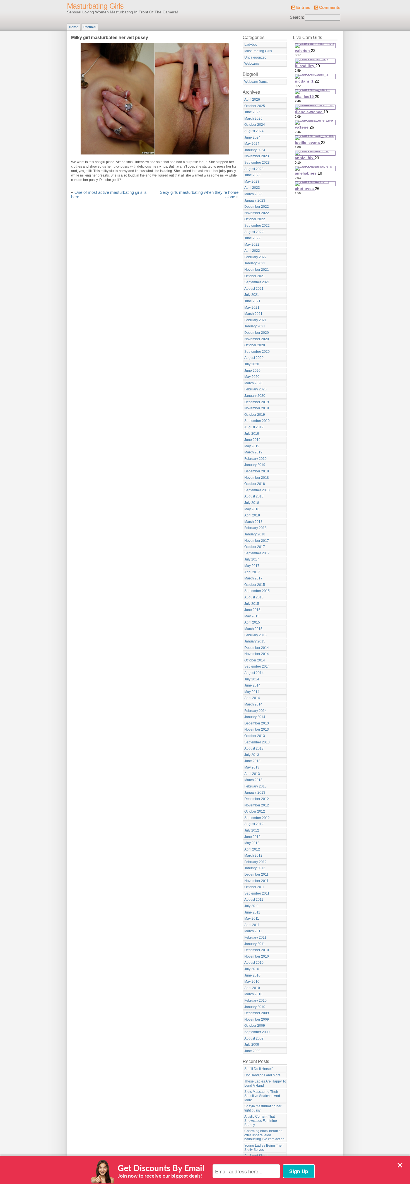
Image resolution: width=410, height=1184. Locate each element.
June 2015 (252, 610)
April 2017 (252, 572)
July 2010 (251, 969)
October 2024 (254, 125)
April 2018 (252, 515)
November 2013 (256, 729)
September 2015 (257, 591)
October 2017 (254, 547)
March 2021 (253, 314)
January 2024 (254, 150)
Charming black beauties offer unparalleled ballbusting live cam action (264, 1135)
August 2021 (254, 289)
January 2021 (254, 326)
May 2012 (251, 843)
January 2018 (254, 534)
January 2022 (254, 263)
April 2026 (252, 100)
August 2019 (254, 427)
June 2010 (252, 975)
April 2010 (252, 988)
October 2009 (254, 1026)
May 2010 (251, 982)
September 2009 (257, 1032)
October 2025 (254, 106)
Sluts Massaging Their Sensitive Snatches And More (262, 1096)
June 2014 (252, 685)
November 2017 (256, 541)
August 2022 (254, 232)
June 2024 (252, 137)
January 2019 (254, 465)
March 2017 (253, 578)
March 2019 (253, 452)
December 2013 (256, 723)
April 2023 (252, 188)
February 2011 (255, 937)
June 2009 (252, 1051)
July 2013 (251, 755)
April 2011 (252, 925)
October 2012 (254, 811)
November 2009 (256, 1019)
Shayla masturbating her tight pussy (262, 1108)
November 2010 (256, 956)
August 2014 (254, 673)
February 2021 (255, 320)
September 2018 (257, 490)
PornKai (89, 27)
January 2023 (254, 200)
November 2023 (256, 156)
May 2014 (251, 692)
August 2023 (254, 169)
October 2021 (254, 276)
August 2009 (254, 1038)
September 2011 (256, 893)
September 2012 (257, 818)
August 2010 (254, 963)
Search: (297, 17)
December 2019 (256, 402)
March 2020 (253, 383)
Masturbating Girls (95, 6)
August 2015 (254, 597)
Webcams (251, 64)
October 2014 (254, 660)
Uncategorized (255, 57)
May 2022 (251, 245)
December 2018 (256, 471)
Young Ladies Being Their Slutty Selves (264, 1148)
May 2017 (251, 566)
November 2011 (256, 881)
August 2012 (254, 824)
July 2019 (251, 434)
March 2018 (253, 522)
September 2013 (257, 742)
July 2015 (251, 604)
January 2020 (254, 396)
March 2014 (253, 704)
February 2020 (255, 389)
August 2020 (254, 358)
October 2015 (254, 585)
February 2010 (255, 1000)
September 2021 (257, 282)
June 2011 (252, 912)
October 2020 (254, 345)
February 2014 (255, 711)
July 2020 (251, 364)
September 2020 (257, 352)
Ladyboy (250, 45)
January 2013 (254, 792)
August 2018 (254, 496)
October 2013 (254, 736)
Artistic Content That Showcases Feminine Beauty (260, 1121)
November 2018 (256, 478)
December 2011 (256, 874)
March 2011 (253, 931)
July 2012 (251, 830)
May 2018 (251, 509)
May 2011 (251, 918)
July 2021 (251, 295)
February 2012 (255, 862)
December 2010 (256, 950)
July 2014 (251, 679)
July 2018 (251, 503)
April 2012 (252, 849)
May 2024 (251, 144)
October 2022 (254, 219)
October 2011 (254, 887)
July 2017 (251, 559)
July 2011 (251, 906)
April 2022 (252, 251)
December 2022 (256, 207)
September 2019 (257, 421)
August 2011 (253, 900)
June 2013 (252, 761)
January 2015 (254, 641)
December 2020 (256, 333)
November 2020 (256, 339)
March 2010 (253, 994)
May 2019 (251, 446)
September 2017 (257, 553)
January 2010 (254, 1007)
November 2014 (256, 654)
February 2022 (255, 257)
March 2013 (253, 780)
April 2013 (252, 774)
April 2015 (252, 622)
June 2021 (252, 301)
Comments (329, 7)
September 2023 (257, 163)
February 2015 (255, 635)
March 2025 (253, 118)
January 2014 (254, 717)
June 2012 (252, 837)
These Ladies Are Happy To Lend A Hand (265, 1083)
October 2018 (254, 484)
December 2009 (256, 1013)
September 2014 (257, 666)
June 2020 (252, 371)
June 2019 (252, 440)
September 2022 (257, 226)
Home (73, 27)
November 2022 (256, 213)
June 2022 (252, 238)
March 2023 (253, 194)
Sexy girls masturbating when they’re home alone (199, 194)
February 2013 (255, 786)
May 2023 (251, 181)
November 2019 (256, 408)
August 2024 (254, 131)
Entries (303, 7)
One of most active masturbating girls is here (109, 194)
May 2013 (251, 767)
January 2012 (254, 868)
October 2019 (254, 415)
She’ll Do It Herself (258, 1069)
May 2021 (251, 308)
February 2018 (255, 528)
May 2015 (251, 616)
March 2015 (253, 629)
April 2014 (252, 698)
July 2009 (251, 1045)
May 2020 (251, 377)
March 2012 (253, 855)
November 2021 (256, 270)
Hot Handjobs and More (262, 1075)
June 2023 (252, 175)
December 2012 (256, 799)
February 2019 (255, 459)
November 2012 (256, 805)
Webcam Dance (256, 82)
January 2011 (254, 944)
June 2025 (252, 112)
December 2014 (256, 648)
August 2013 (254, 748)
